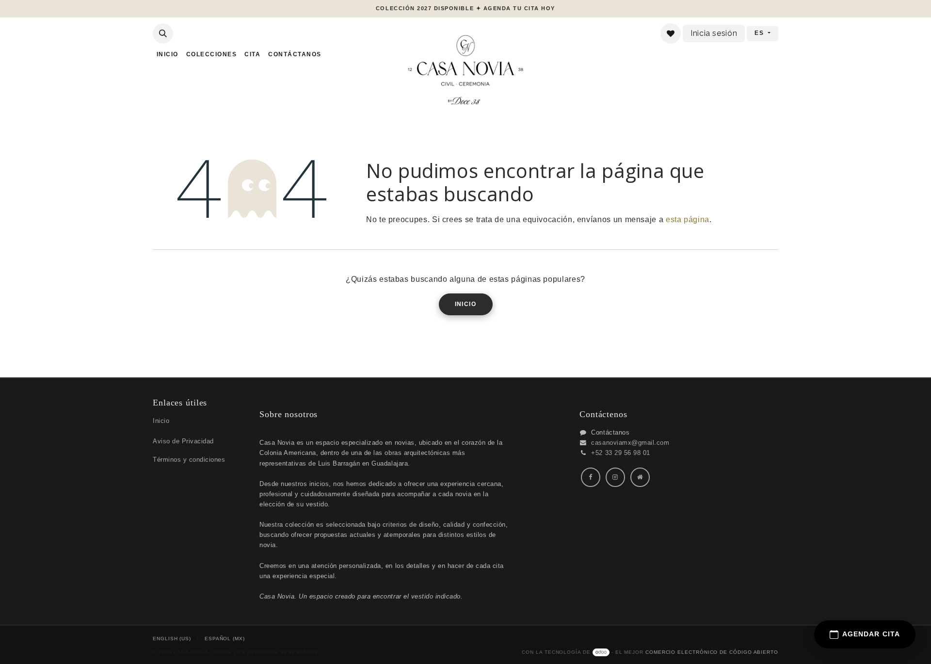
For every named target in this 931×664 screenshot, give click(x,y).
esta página (687, 219)
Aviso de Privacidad (183, 441)
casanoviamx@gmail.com (630, 442)
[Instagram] (615, 477)
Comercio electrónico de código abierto (711, 652)
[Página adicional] (640, 477)
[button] (163, 33)
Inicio (466, 304)
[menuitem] (167, 55)
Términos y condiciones (189, 459)
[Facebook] (590, 477)
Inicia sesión (713, 33)
